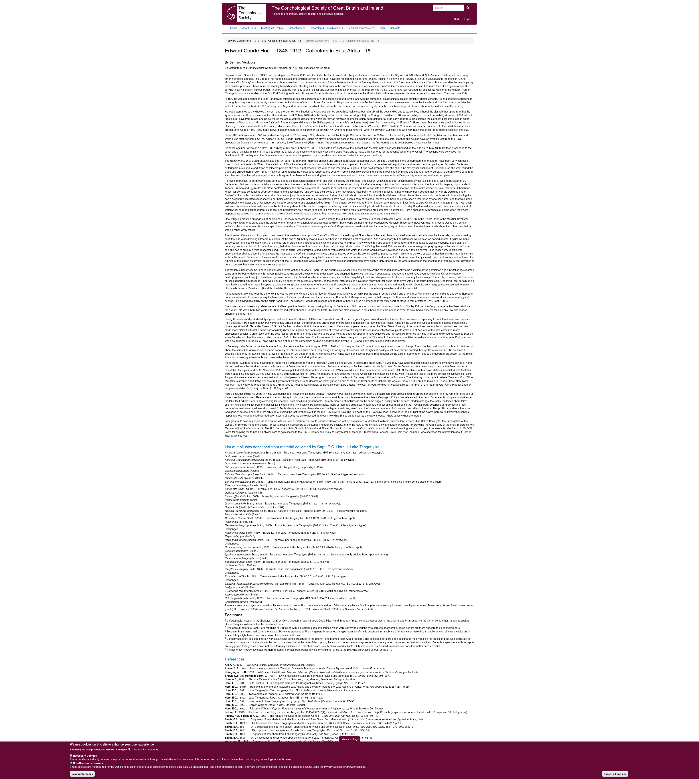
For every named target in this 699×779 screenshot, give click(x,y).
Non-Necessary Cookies (88, 763)
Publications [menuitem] (293, 28)
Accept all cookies (615, 773)
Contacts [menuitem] (395, 28)
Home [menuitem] (233, 28)
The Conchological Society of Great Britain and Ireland (327, 7)
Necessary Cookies (85, 755)
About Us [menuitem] (246, 28)
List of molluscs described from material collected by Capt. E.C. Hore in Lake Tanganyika (302, 446)
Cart (456, 19)
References (235, 659)
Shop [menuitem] (382, 28)
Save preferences (82, 773)
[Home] (245, 13)
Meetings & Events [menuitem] (272, 28)
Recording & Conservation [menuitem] (323, 28)
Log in (467, 19)
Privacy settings (350, 739)
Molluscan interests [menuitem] (358, 28)
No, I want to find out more (143, 749)
